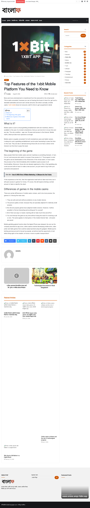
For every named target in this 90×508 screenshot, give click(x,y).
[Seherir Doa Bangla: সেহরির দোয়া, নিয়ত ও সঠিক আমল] (69, 110)
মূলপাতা (8, 20)
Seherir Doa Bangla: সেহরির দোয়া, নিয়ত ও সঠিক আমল (80, 108)
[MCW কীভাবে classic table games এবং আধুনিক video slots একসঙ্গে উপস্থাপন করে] (30, 306)
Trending (67, 74)
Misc (10, 76)
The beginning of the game (13, 114)
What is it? (9, 113)
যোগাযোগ (27, 20)
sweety (9, 94)
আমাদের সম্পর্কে (34, 20)
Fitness (67, 80)
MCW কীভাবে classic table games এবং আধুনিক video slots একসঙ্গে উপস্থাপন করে (30, 314)
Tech (66, 66)
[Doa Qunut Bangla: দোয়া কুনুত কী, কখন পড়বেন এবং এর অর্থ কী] (69, 121)
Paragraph (68, 71)
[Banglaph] (11, 10)
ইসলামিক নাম (14, 20)
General (67, 54)
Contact (4, 20)
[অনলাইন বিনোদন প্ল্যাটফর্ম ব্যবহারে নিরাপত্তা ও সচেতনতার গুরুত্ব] (12, 306)
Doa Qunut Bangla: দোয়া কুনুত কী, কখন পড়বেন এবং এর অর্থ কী (41, 1)
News (40, 20)
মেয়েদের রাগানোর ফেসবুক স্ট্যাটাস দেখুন (74, 496)
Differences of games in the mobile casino (15, 117)
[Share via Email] (50, 241)
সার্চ (56, 477)
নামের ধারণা (68, 83)
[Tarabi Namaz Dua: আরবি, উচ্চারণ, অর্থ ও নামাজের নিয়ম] (69, 101)
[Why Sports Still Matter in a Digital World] (12, 449)
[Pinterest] (38, 241)
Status (67, 60)
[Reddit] (42, 241)
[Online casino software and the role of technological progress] (49, 368)
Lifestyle (67, 68)
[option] (75, 489)
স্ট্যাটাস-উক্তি (21, 20)
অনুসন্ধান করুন (34, 475)
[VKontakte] (46, 241)
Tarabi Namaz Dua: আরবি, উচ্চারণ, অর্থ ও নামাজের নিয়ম (80, 99)
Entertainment (69, 77)
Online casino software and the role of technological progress (49, 438)
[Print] (55, 241)
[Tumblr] (34, 241)
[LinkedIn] (29, 241)
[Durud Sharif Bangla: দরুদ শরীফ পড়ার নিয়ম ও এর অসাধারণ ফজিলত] (69, 131)
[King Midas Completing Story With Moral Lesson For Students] (69, 142)
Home (7, 76)
